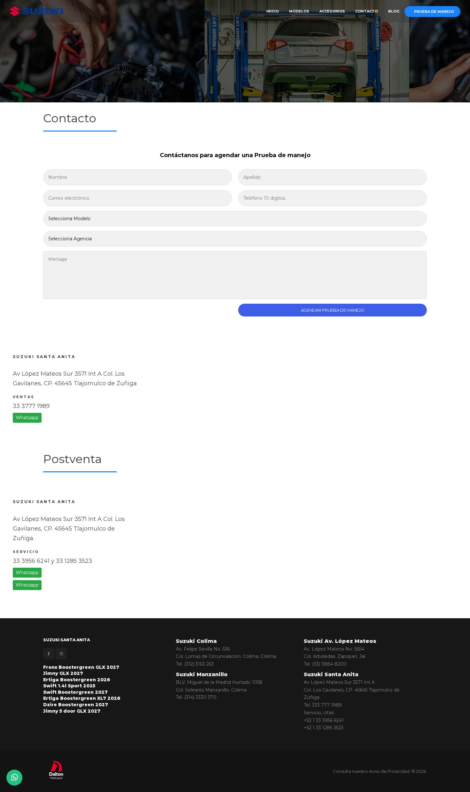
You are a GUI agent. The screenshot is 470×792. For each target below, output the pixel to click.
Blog (393, 11)
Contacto (366, 11)
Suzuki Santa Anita (331, 674)
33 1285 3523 (74, 560)
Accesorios (332, 11)
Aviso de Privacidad (389, 771)
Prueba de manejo (434, 11)
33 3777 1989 (31, 406)
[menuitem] (272, 11)
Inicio (272, 11)
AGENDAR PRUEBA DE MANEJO (332, 310)
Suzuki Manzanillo (202, 674)
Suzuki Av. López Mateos (340, 641)
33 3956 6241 (31, 560)
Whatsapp (27, 417)
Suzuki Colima (196, 641)
